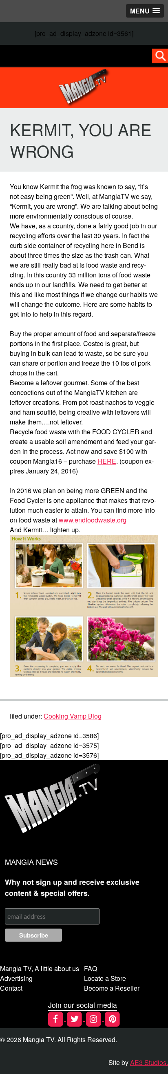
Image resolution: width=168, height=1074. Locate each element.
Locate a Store (105, 978)
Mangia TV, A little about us (39, 968)
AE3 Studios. (149, 1062)
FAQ (90, 968)
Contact (11, 988)
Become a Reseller (111, 988)
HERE (106, 461)
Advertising (16, 978)
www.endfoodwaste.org (92, 520)
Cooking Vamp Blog (73, 716)
